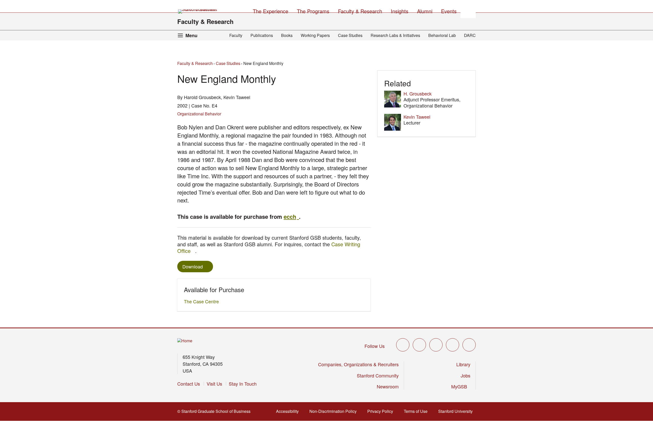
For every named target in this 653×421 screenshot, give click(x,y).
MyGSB (460, 386)
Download (192, 266)
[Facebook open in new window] (419, 344)
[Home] (184, 341)
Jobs (465, 375)
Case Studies (350, 35)
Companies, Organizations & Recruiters (358, 364)
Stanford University (457, 411)
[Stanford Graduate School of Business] (198, 11)
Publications (261, 35)
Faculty (235, 35)
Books (287, 35)
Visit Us (214, 383)
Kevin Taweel (417, 116)
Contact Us (188, 383)
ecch (291, 216)
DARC (470, 35)
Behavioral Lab (442, 35)
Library (463, 364)
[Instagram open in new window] (436, 344)
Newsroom (388, 386)
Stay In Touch (243, 383)
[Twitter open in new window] (402, 344)
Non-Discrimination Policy (334, 411)
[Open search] (468, 10)
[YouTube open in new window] (452, 344)
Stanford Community (378, 375)
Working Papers (315, 35)
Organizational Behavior (199, 114)
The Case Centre (203, 301)
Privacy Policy (381, 411)
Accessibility (289, 411)
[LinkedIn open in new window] (469, 344)
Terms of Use (417, 411)
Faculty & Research (205, 21)
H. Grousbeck (418, 93)
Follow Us (375, 346)
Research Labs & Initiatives (395, 35)
